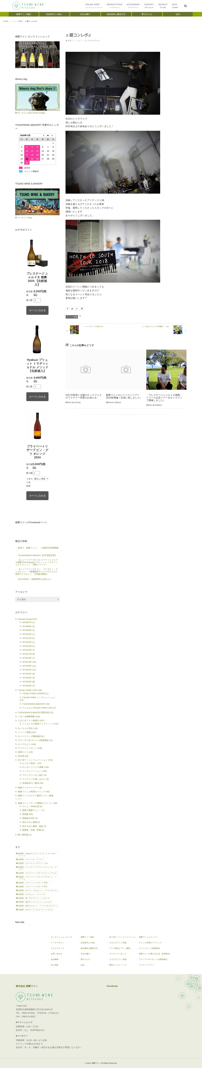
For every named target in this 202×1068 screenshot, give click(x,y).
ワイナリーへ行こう (118, 954)
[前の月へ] (42, 135)
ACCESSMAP (133, 5)
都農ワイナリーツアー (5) (30, 787)
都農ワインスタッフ (76, 41)
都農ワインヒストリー (148, 937)
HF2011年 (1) (28, 638)
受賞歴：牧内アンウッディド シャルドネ (34, 902)
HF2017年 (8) (28, 654)
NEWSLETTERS (114, 5)
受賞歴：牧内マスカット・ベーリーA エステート (38, 906)
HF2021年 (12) (29, 670)
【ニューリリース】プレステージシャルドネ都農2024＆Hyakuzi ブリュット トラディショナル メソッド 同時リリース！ (36, 562)
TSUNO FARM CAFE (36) (30, 690)
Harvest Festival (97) (27, 619)
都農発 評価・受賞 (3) (33, 830)
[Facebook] (67, 309)
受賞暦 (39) (27, 814)
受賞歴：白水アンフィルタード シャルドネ (35, 910)
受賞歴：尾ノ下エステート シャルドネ (33, 898)
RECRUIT (163, 5)
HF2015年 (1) (28, 646)
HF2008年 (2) (28, 626)
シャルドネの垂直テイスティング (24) (40, 724)
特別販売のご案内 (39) (32, 783)
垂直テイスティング (118, 965)
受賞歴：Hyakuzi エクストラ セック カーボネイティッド (37, 855)
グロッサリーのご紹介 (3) (34, 775)
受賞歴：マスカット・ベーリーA (31, 894)
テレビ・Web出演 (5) (32, 806)
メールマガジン (57, 943)
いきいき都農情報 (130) (29, 716)
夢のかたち (85, 959)
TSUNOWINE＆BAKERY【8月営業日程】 (37, 555)
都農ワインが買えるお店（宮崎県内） (155, 954)
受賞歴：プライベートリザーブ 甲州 (33, 883)
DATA (175, 5)
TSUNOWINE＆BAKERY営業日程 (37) (36, 712)
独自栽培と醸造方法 (89, 948)
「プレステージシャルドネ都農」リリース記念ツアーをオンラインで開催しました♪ (164, 398)
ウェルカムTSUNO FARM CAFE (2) (39, 708)
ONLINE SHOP (94, 5)
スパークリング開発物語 (149, 948)
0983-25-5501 (28, 1013)
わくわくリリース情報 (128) (35, 767)
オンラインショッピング (61, 937)
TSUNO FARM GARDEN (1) (35, 693)
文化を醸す (85, 954)
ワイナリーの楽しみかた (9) (35, 779)
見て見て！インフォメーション (122, 937)
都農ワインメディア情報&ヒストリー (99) (37, 803)
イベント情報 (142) (27, 732)
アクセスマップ (57, 948)
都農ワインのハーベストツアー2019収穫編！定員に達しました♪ (123, 396)
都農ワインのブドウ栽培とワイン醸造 (36, 795)
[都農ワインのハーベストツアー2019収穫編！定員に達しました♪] (126, 370)
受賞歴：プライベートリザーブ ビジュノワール (37, 873)
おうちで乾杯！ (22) (31, 763)
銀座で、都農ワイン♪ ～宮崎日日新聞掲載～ (36, 549)
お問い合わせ (56, 954)
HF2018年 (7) (28, 658)
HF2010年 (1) (28, 634)
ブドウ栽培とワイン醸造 (119, 948)
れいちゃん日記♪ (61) (28, 728)
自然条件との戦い (88, 943)
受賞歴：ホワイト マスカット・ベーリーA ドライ (38, 890)
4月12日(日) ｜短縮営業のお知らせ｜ (35, 579)
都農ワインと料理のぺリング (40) (34, 791)
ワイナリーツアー (146, 965)
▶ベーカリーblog (23, 217)
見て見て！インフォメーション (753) (35, 760)
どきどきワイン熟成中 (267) (31, 720)
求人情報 (54, 965)
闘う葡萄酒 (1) (24, 835)
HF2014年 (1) (28, 642)
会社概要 (54, 959)
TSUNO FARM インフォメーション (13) (37, 698)
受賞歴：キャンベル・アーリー (30, 859)
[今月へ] (48, 135)
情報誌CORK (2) (30, 818)
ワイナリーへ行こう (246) (30, 748)
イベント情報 (71, 317)
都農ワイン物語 (87, 937)
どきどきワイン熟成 (118, 943)
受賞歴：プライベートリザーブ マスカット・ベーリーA (37, 878)
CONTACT (149, 5)
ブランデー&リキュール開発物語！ (154, 959)
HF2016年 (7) (28, 650)
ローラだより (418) (27, 744)
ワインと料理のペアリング (150, 943)
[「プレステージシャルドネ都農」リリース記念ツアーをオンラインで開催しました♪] (166, 370)
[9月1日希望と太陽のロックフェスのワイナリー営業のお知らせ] (86, 370)
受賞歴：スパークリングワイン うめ (33, 863)
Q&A (83, 965)
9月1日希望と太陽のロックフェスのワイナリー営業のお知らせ (84, 396)
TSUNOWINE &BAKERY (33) (36, 704)
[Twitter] (72, 309)
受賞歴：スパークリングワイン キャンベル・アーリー (37, 868)
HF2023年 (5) (28, 677)
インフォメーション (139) (34, 771)
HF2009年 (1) (28, 630)
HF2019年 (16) (29, 662)
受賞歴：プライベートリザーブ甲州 (32, 887)
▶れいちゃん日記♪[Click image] (30, 113)
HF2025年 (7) (28, 685)
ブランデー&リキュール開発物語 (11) (35, 740)
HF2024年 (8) (28, 681)
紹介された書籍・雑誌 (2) (34, 826)
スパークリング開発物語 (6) (31, 736)
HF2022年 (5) (28, 673)
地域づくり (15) (25, 752)
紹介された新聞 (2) (31, 822)
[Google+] (77, 309)
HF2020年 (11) (29, 666)
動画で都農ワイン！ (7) (33, 810)
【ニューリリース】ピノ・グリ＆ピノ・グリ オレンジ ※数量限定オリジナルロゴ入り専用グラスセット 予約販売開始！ (36, 571)
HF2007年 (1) (28, 622)
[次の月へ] (53, 135)
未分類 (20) (23, 756)
